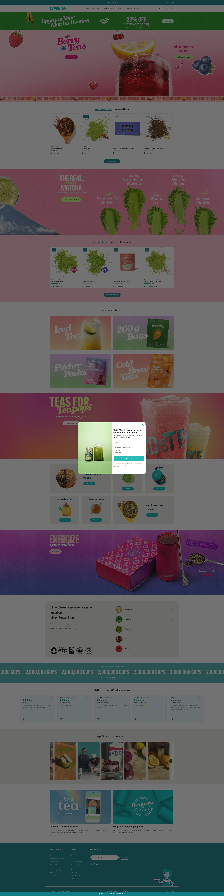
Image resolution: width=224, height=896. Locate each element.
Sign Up (129, 458)
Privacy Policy (123, 465)
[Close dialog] (144, 424)
